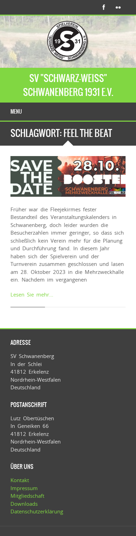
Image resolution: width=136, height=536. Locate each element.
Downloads (24, 503)
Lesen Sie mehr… (31, 294)
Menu (16, 111)
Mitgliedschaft (27, 495)
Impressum (24, 488)
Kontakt (19, 480)
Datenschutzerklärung (36, 511)
